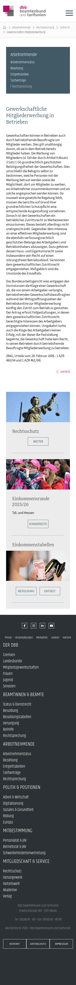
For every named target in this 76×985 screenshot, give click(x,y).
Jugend (8, 680)
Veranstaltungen (24, 637)
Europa (8, 822)
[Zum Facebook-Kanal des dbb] (24, 625)
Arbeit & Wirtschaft (16, 797)
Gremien (9, 655)
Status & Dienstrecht (17, 704)
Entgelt (50, 591)
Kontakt (15, 944)
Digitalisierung (13, 803)
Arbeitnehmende (21, 27)
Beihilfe (8, 729)
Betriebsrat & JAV (14, 847)
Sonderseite (38, 524)
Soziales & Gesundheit (18, 810)
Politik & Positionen (21, 787)
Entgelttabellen (20, 74)
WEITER (38, 441)
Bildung (8, 816)
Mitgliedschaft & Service (26, 861)
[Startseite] (4, 27)
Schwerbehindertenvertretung (24, 853)
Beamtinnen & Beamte (23, 695)
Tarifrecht (65, 27)
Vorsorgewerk (12, 877)
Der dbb (10, 645)
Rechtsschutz (25, 431)
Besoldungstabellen (17, 717)
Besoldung (26, 591)
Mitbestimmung (17, 831)
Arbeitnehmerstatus (23, 62)
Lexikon (55, 637)
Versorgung (11, 723)
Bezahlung (17, 68)
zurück (65, 371)
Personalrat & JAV (15, 840)
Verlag (7, 896)
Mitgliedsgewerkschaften (21, 667)
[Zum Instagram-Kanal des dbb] (33, 625)
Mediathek (42, 637)
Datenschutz (38, 944)
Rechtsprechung (45, 27)
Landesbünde (12, 661)
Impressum (61, 944)
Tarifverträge (18, 80)
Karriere (67, 637)
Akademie (10, 890)
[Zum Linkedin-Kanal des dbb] (42, 625)
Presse (8, 637)
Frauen (8, 674)
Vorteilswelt (11, 884)
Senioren (9, 686)
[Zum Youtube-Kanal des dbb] (51, 625)
